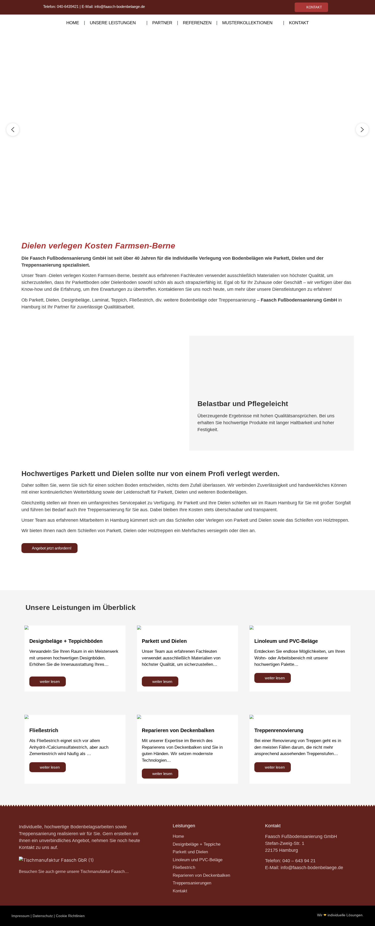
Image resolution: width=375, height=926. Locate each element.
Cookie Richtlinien (70, 916)
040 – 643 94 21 (299, 860)
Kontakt (299, 22)
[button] (12, 129)
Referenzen (197, 22)
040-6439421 (68, 6)
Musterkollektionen (247, 22)
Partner (162, 22)
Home (72, 22)
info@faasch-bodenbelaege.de (119, 6)
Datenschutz (43, 916)
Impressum (20, 916)
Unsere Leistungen (113, 22)
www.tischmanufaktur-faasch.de (142, 561)
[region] (187, 129)
